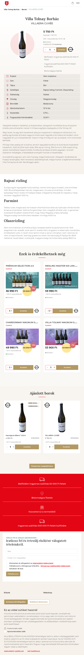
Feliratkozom (13, 574)
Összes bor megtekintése (42, 466)
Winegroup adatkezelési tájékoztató (55, 566)
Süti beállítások (33, 651)
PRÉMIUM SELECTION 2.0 (20, 265)
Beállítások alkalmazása (39, 602)
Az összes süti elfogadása (15, 602)
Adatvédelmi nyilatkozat (14, 651)
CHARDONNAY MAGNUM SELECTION (26, 322)
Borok (24, 9)
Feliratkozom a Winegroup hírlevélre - (39, 566)
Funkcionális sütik (14, 628)
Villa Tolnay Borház (11, 9)
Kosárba (61, 50)
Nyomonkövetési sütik (16, 631)
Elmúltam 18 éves (16, 569)
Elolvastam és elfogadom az (31, 563)
